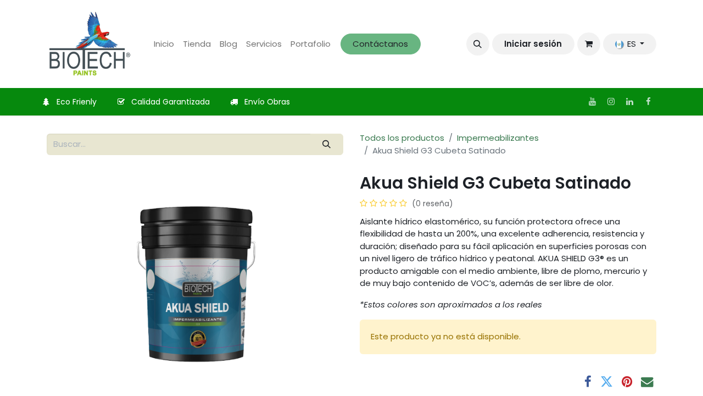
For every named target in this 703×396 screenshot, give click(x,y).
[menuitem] (163, 44)
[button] (477, 44)
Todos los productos (402, 138)
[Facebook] (648, 102)
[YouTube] (592, 102)
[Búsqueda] (326, 144)
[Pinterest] (627, 382)
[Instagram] (610, 102)
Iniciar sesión (533, 44)
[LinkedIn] (629, 102)
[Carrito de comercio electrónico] (588, 44)
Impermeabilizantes (498, 138)
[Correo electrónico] (647, 382)
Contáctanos (380, 44)
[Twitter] (606, 382)
